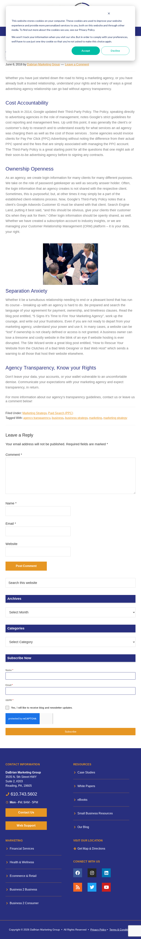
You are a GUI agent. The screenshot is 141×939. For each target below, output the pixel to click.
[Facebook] (77, 872)
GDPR (9, 700)
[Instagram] (92, 872)
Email (11, 523)
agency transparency (36, 417)
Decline (115, 50)
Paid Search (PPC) (60, 413)
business (58, 417)
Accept (86, 50)
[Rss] (77, 887)
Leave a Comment (77, 64)
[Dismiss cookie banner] (108, 14)
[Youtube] (106, 887)
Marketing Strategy (34, 413)
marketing (95, 417)
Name (11, 503)
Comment (14, 455)
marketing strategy (115, 417)
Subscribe (70, 731)
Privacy (94, 929)
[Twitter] (92, 887)
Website (11, 544)
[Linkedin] (106, 872)
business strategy (76, 417)
